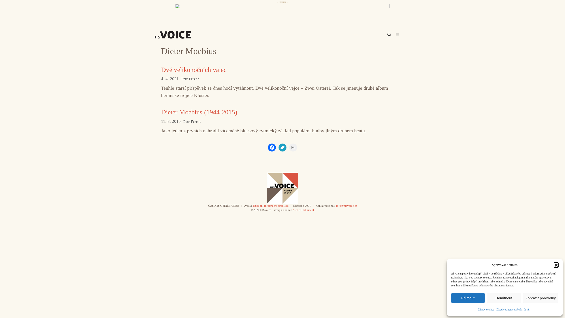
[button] (556, 265)
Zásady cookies (486, 309)
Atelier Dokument (303, 210)
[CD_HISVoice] (282, 14)
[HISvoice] (182, 35)
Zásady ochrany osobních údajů (512, 309)
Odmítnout (503, 298)
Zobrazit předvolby (540, 298)
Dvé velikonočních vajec (193, 69)
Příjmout (468, 298)
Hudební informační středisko (271, 205)
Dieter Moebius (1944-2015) (199, 112)
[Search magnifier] (389, 35)
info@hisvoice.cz (346, 205)
